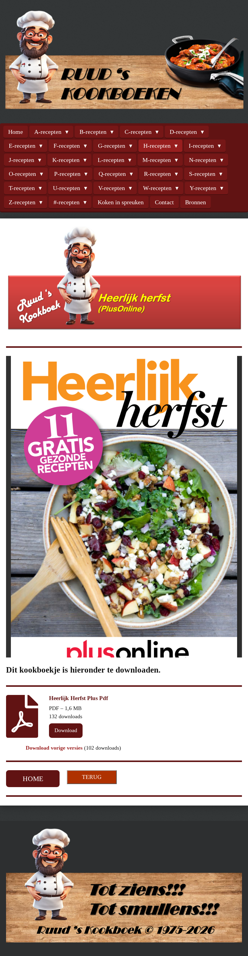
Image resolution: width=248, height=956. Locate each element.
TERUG (92, 777)
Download (65, 730)
